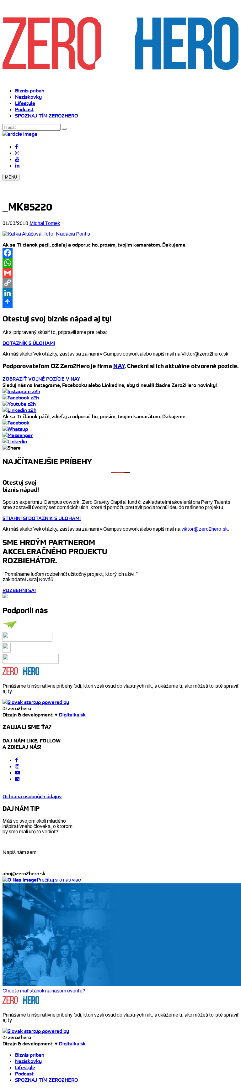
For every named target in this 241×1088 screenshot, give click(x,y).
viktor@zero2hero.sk (204, 529)
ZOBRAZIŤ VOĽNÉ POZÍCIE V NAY (41, 379)
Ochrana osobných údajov (32, 796)
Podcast (24, 109)
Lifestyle (25, 103)
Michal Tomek (44, 223)
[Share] (120, 303)
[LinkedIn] (120, 293)
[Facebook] (120, 253)
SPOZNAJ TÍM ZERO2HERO (46, 115)
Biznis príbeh (29, 90)
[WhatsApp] (120, 263)
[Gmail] (120, 273)
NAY (119, 366)
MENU (11, 177)
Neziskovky (28, 97)
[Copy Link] (120, 283)
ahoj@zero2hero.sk (24, 873)
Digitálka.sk (72, 714)
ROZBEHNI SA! (19, 590)
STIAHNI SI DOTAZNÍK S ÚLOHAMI (42, 518)
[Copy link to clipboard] (12, 448)
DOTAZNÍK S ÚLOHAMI (29, 343)
